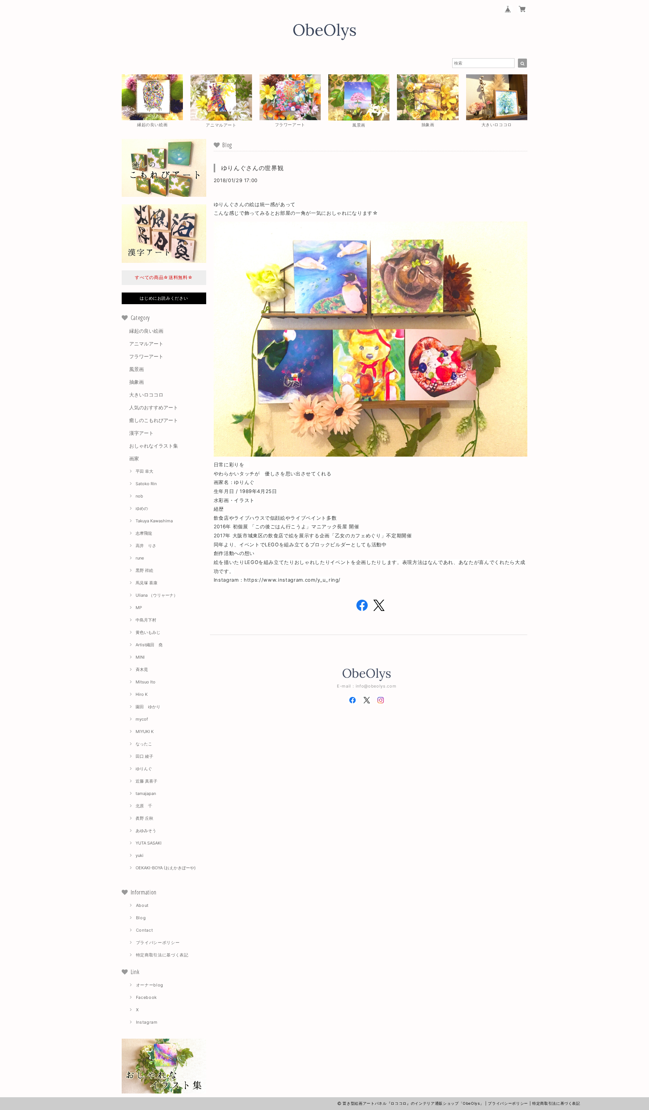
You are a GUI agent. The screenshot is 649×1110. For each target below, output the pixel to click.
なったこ (144, 744)
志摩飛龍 (144, 533)
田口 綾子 (144, 756)
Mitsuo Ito (145, 682)
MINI (140, 657)
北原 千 (144, 805)
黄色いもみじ (148, 632)
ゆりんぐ (144, 768)
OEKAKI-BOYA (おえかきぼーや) (166, 867)
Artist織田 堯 (149, 644)
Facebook (146, 997)
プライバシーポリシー (158, 942)
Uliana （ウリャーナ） (157, 595)
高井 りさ (146, 545)
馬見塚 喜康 (146, 582)
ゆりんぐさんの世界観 (252, 168)
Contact (144, 930)
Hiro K (142, 694)
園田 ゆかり (148, 706)
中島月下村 (146, 620)
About (142, 905)
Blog (141, 917)
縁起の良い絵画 (146, 331)
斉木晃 (142, 669)
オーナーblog (149, 985)
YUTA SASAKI (148, 843)
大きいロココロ (146, 395)
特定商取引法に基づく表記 (162, 955)
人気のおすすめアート (153, 407)
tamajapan (146, 793)
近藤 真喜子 (146, 781)
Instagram (147, 1022)
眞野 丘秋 (144, 818)
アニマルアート (146, 344)
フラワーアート (146, 356)
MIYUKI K (145, 731)
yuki (139, 855)
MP (139, 607)
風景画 (136, 369)
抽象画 (136, 382)
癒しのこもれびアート (153, 420)
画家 (134, 458)
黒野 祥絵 (144, 570)
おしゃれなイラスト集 (153, 446)
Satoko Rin (146, 483)
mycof (142, 719)
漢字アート (141, 433)
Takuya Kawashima (154, 520)
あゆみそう (146, 830)
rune (140, 558)
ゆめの (142, 508)
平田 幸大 (144, 471)
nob (139, 496)
